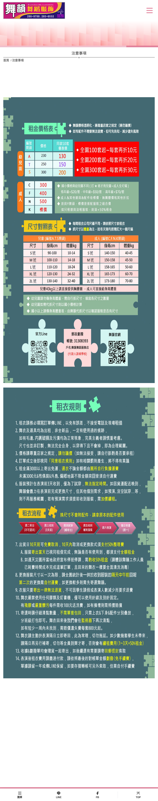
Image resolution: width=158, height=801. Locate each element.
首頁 (6, 60)
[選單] (149, 10)
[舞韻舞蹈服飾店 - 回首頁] (34, 10)
